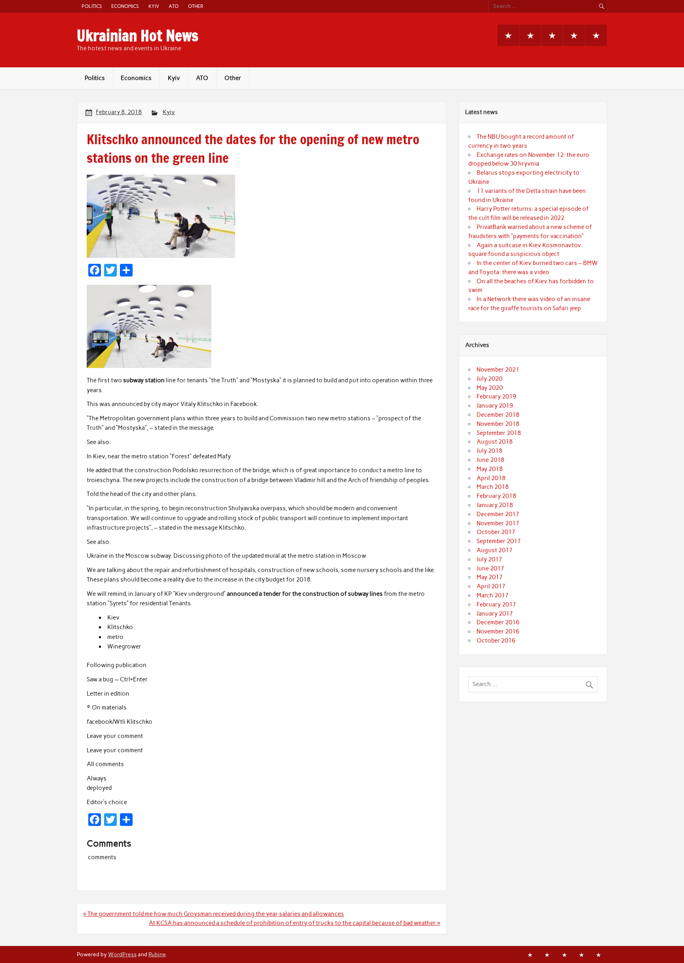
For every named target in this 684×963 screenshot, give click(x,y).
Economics (125, 6)
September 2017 (499, 541)
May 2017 (490, 577)
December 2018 (498, 414)
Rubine (156, 954)
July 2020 (489, 378)
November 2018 (498, 423)
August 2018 (495, 441)
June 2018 (490, 459)
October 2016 (496, 640)
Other (195, 6)
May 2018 (490, 469)
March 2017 (493, 595)
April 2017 (491, 586)
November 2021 (498, 369)
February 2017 (496, 604)
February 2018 (496, 496)
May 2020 (490, 387)
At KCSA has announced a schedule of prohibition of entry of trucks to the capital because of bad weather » (294, 923)
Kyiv (153, 6)
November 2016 (498, 631)
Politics (92, 6)
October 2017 (496, 532)
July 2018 (489, 450)
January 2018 (495, 505)
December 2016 (498, 622)
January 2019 (495, 405)
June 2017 (490, 568)
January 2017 (495, 613)
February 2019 (496, 396)
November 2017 (498, 523)
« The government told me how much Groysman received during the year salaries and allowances (213, 913)
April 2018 (491, 478)
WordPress (122, 954)
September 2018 (499, 433)
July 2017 (489, 559)
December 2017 (498, 514)
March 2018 (493, 486)
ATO (174, 6)
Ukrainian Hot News (137, 35)
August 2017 (495, 550)
